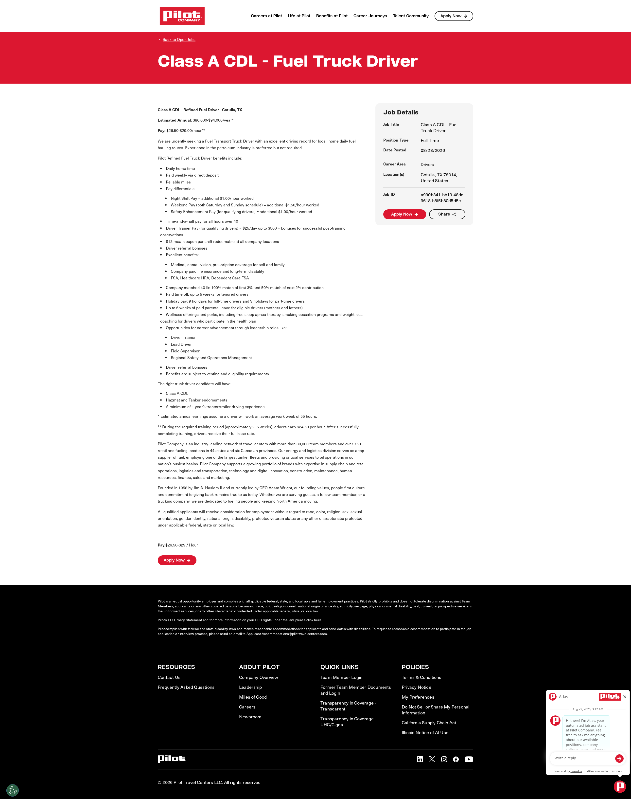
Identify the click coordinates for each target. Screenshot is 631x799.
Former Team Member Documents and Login (355, 690)
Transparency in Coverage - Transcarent (348, 706)
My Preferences (418, 697)
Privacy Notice (416, 687)
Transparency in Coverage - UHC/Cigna (348, 721)
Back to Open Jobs (179, 39)
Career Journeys (370, 16)
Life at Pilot (299, 16)
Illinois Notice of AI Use (425, 732)
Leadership (250, 687)
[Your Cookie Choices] (12, 790)
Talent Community (411, 16)
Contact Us (169, 677)
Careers (247, 707)
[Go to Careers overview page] (182, 16)
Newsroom (250, 717)
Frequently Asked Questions (186, 687)
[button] (420, 759)
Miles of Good (253, 697)
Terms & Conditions (421, 677)
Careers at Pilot (266, 16)
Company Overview (258, 677)
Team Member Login (341, 677)
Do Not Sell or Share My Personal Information (435, 710)
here (317, 619)
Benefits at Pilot (332, 16)
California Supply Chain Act (429, 723)
